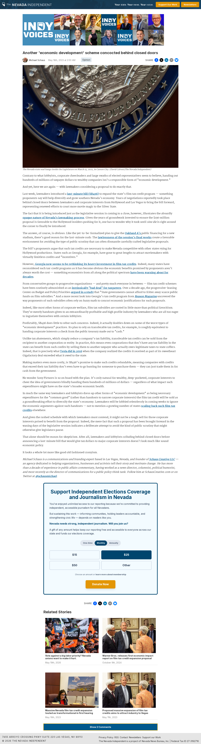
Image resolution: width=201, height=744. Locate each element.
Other (126, 565)
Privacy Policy (106, 737)
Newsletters (190, 4)
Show (100, 727)
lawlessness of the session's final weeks (125, 237)
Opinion (86, 59)
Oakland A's (133, 233)
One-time (87, 543)
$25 (126, 554)
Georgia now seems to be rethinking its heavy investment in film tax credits (85, 264)
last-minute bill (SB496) (83, 194)
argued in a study (82, 292)
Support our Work (151, 737)
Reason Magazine (146, 296)
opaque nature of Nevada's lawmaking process (53, 218)
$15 (74, 554)
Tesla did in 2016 (71, 351)
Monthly (101, 543)
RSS (116, 737)
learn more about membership (110, 574)
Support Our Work (167, 4)
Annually (113, 543)
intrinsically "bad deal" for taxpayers (96, 288)
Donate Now (100, 584)
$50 (74, 565)
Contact (124, 737)
